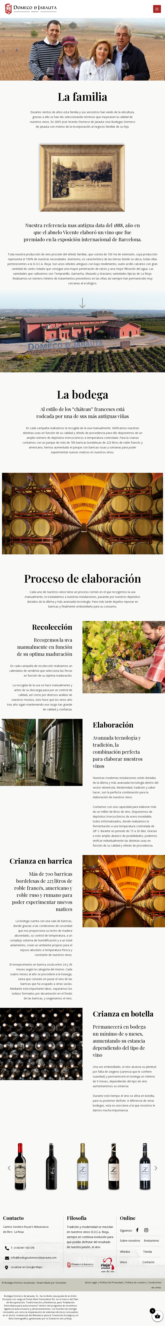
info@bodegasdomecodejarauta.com (34, 1257)
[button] (9, 1168)
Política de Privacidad (111, 1282)
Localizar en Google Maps (26, 1267)
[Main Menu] (157, 9)
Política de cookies (135, 1282)
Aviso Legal (91, 1282)
